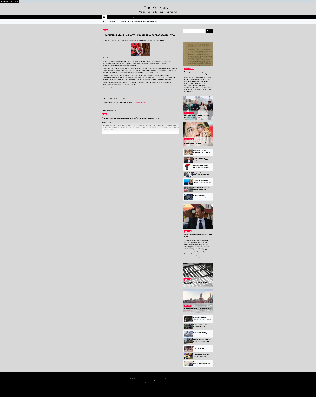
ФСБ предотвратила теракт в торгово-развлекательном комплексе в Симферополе (202, 340)
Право (126, 17)
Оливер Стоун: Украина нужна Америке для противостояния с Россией (197, 142)
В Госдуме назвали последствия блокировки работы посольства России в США (202, 196)
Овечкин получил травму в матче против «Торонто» (201, 166)
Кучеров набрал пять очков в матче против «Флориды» (202, 173)
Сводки (139, 17)
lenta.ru (112, 88)
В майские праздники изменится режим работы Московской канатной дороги (201, 333)
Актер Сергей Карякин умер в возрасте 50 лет (198, 235)
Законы (110, 17)
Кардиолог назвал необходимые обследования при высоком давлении (202, 362)
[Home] (104, 17)
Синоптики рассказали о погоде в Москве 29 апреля (197, 309)
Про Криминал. (158, 7)
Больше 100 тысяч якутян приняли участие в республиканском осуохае (197, 116)
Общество (159, 17)
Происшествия (149, 17)
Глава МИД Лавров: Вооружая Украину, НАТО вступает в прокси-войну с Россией (201, 159)
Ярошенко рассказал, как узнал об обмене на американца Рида (201, 355)
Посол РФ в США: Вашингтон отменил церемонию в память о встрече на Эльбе (201, 188)
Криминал (118, 17)
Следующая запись (108, 110)
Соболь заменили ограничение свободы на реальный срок (130, 118)
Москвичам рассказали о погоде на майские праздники (200, 325)
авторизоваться (140, 102)
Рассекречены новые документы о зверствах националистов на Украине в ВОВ (198, 73)
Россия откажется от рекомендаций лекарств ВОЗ (195, 283)
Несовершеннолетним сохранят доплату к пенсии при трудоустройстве (201, 151)
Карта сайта (169, 17)
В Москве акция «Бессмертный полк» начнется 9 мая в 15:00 (200, 348)
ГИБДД (132, 17)
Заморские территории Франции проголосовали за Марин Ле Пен (201, 181)
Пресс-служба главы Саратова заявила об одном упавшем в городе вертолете (201, 318)
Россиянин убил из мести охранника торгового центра (139, 34)
